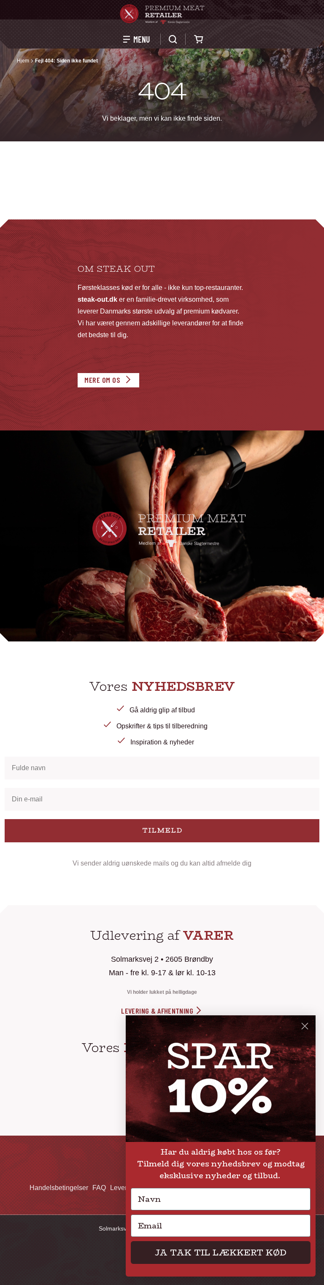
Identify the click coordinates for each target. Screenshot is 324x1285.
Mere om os (102, 379)
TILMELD (162, 830)
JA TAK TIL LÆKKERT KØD (220, 1252)
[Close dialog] (304, 1026)
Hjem (23, 61)
